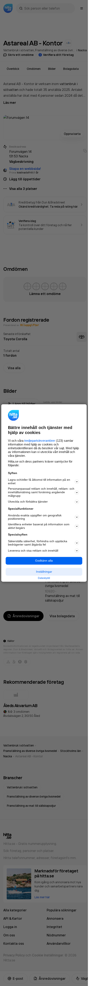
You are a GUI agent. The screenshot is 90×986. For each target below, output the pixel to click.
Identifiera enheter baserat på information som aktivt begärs (38, 526)
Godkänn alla (44, 560)
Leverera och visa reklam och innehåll (33, 550)
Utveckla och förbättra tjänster (28, 501)
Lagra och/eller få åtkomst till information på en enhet (39, 481)
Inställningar (44, 571)
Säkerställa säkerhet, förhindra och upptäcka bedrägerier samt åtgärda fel (37, 542)
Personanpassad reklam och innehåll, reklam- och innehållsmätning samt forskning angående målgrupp (41, 492)
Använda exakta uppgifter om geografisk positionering (35, 517)
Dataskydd (44, 578)
